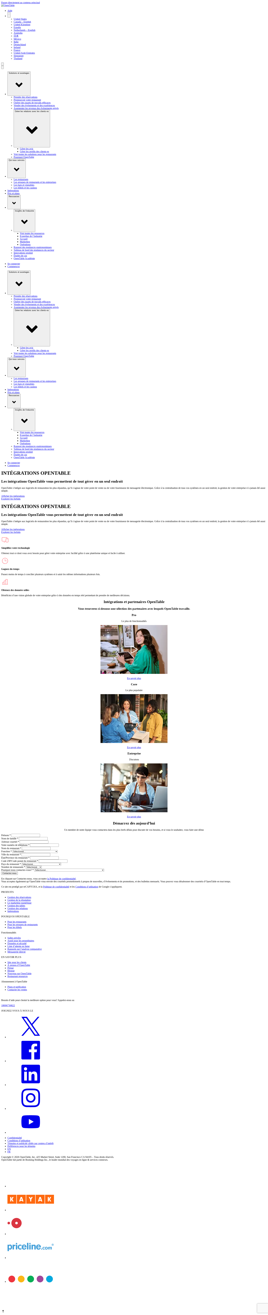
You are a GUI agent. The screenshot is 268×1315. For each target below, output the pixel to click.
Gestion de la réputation (19, 900)
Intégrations (13, 190)
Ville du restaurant (11, 854)
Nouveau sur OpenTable (19, 973)
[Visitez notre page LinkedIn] (30, 1084)
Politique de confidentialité (56, 886)
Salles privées (14, 938)
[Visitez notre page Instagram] (30, 1108)
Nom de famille (9, 838)
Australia (18, 33)
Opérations (25, 244)
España (17, 27)
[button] (134, 1311)
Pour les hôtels (14, 927)
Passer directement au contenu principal (20, 2)
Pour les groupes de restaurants (22, 924)
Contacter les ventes (17, 989)
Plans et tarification (16, 987)
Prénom (6, 835)
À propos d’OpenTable (18, 965)
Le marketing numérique (19, 903)
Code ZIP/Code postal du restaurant (19, 861)
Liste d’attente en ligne (18, 946)
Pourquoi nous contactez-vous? (17, 870)
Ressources (14, 196)
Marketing (25, 241)
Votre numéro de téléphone (15, 845)
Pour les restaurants (16, 921)
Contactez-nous (9, 873)
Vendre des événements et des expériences (34, 105)
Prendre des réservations (25, 97)
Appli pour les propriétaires (20, 940)
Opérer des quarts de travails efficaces (32, 102)
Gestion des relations (17, 908)
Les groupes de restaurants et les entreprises (35, 182)
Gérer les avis (26, 148)
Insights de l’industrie (24, 211)
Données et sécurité (17, 943)
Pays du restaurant (11, 864)
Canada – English (22, 21)
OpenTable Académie (24, 258)
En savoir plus (134, 678)
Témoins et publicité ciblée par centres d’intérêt (30, 1143)
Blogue (11, 970)
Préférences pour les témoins (21, 1146)
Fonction (6, 851)
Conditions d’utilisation (86, 886)
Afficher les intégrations (13, 496)
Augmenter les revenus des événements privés (36, 108)
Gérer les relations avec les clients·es (32, 111)
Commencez (13, 266)
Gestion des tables (16, 905)
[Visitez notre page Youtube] (30, 1132)
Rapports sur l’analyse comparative (24, 949)
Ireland (17, 47)
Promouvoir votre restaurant (27, 100)
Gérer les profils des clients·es (34, 151)
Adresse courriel (10, 841)
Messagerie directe (16, 951)
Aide (9, 10)
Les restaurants (21, 179)
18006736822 (8, 1005)
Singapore (19, 55)
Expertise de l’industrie (31, 236)
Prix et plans (13, 193)
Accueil (23, 239)
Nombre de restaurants (13, 867)
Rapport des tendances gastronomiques (33, 247)
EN (9, 1149)
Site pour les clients (16, 962)
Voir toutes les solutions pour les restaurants (35, 154)
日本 (16, 36)
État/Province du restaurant (15, 857)
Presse (10, 968)
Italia (16, 41)
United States (20, 19)
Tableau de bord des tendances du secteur (34, 250)
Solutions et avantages (19, 73)
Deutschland (20, 44)
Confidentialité (14, 1137)
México (17, 39)
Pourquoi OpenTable (24, 157)
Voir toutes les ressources (32, 233)
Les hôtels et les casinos (25, 187)
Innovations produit (23, 253)
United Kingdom (22, 24)
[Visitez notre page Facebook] (30, 1061)
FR (9, 1151)
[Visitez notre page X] (30, 1037)
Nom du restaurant (11, 848)
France (17, 50)
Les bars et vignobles (24, 185)
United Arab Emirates (24, 53)
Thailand (18, 58)
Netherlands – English (24, 30)
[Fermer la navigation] (2, 67)
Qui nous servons (17, 160)
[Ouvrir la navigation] (2, 64)
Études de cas (20, 255)
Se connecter (13, 263)
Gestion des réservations (19, 897)
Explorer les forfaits (10, 498)
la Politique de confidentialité (61, 878)
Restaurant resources (17, 976)
